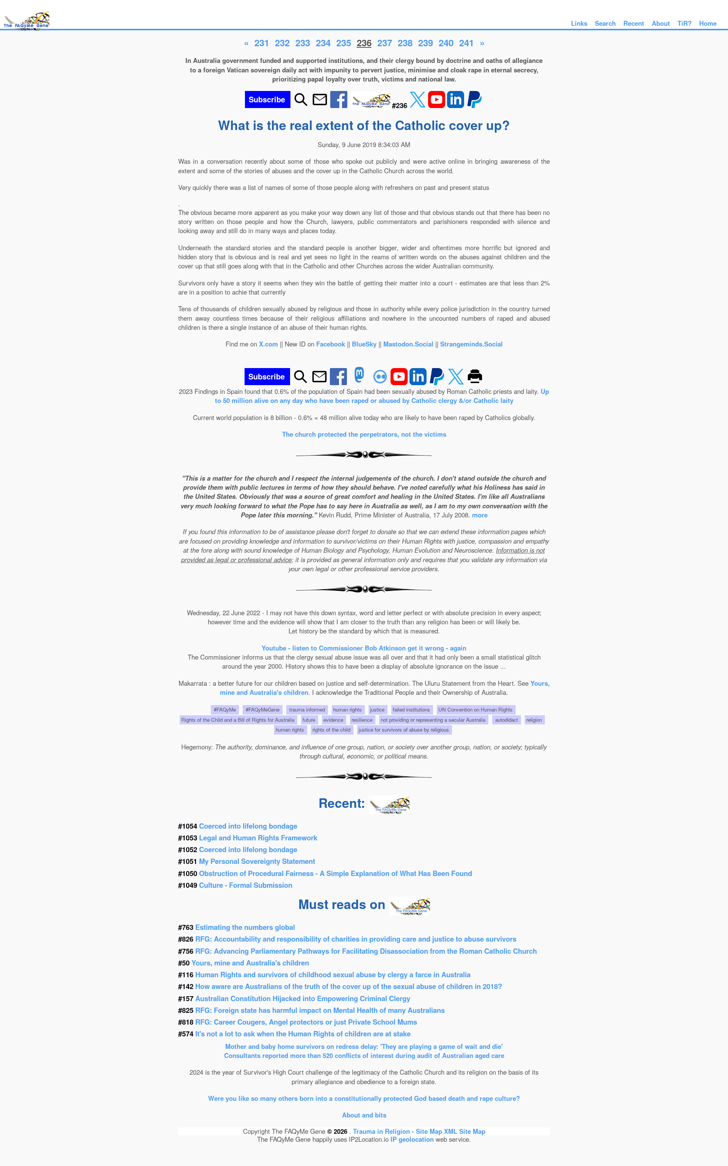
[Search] (300, 105)
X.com (268, 343)
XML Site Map (464, 1131)
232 (282, 42)
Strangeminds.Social (471, 343)
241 (466, 42)
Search (605, 23)
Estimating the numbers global (245, 927)
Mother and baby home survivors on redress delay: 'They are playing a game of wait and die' (364, 1046)
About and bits (364, 1114)
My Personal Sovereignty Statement (257, 861)
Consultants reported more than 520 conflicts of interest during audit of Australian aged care (364, 1055)
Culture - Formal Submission (245, 885)
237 (384, 42)
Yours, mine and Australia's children (250, 963)
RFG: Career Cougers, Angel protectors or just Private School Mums (306, 1022)
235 (343, 42)
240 (446, 42)
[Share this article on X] (418, 105)
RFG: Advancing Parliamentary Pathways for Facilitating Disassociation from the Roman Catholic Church (366, 951)
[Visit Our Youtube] (437, 105)
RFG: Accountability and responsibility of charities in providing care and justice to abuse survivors (355, 939)
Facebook (330, 343)
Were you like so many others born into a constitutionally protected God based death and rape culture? (364, 1098)
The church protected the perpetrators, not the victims (364, 434)
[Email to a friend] (319, 105)
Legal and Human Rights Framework (258, 837)
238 (405, 42)
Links (579, 23)
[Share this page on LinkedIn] (456, 105)
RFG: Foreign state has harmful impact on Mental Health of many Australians (320, 1010)
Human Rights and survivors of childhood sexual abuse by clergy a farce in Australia (333, 974)
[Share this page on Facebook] (339, 105)
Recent (633, 23)
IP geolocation (412, 1139)
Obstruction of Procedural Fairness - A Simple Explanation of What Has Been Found (335, 873)
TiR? (685, 23)
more (480, 514)
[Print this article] (474, 382)
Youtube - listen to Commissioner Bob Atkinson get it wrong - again (364, 647)
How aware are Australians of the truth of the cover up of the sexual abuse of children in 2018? (348, 986)
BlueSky (364, 343)
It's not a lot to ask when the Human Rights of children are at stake (303, 1033)
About (661, 23)
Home (708, 23)
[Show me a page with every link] (370, 105)
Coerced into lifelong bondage (248, 826)
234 (323, 42)
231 (261, 42)
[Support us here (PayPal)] (474, 105)
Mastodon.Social (408, 343)
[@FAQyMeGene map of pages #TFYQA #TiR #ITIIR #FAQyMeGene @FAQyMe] (24, 31)
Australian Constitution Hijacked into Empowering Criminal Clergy (302, 998)
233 (302, 42)
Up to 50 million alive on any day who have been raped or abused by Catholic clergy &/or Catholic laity (382, 396)
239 (425, 42)
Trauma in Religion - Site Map (398, 1131)
